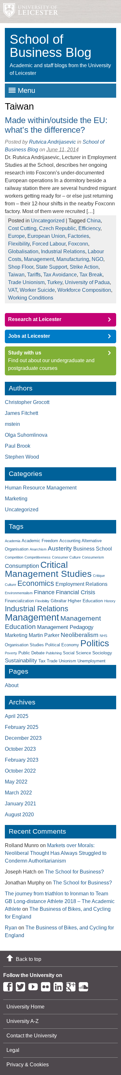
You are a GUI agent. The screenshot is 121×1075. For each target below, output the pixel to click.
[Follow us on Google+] (72, 985)
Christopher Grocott (27, 402)
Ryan (11, 927)
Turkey (54, 282)
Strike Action (84, 267)
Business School (92, 548)
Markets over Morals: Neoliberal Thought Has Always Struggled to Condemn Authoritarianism (55, 853)
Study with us (24, 352)
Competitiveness (38, 557)
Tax (41, 660)
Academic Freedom (40, 541)
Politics (94, 643)
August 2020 (19, 814)
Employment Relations (81, 584)
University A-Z (22, 1021)
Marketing (16, 498)
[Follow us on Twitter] (22, 985)
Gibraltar (58, 601)
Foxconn (78, 243)
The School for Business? (74, 871)
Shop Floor (20, 267)
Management (39, 259)
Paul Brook (17, 446)
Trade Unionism (26, 282)
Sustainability (21, 661)
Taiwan (16, 274)
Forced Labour (49, 243)
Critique (99, 576)
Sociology (102, 652)
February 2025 (21, 727)
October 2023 (20, 749)
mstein (12, 424)
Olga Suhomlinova (26, 435)
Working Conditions (30, 297)
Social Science (77, 653)
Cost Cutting (22, 228)
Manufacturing (72, 259)
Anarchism (38, 549)
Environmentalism (19, 593)
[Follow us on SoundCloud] (85, 985)
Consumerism (93, 557)
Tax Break (90, 274)
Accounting (69, 541)
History (110, 601)
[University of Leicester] (29, 11)
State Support (51, 267)
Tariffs (34, 274)
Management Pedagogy (65, 627)
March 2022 (18, 792)
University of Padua (87, 282)
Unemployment (91, 661)
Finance (44, 592)
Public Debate (31, 653)
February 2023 (21, 760)
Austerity (60, 548)
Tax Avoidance (60, 274)
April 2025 (16, 716)
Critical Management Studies (48, 569)
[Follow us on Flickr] (47, 985)
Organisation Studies (24, 645)
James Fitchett (21, 413)
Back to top (28, 959)
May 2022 (16, 781)
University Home (25, 1006)
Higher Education (85, 600)
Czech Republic (57, 228)
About (11, 685)
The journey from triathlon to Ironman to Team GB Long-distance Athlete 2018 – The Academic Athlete (60, 901)
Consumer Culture (66, 557)
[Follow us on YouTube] (34, 985)
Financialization (19, 601)
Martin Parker (44, 635)
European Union (46, 236)
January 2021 (20, 803)
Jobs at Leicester (29, 336)
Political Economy (62, 645)
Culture (10, 585)
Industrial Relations (63, 251)
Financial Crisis (75, 592)
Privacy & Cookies (27, 1064)
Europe (16, 236)
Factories (78, 236)
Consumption (22, 566)
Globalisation (23, 251)
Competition (14, 557)
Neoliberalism (79, 635)
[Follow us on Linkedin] (60, 985)
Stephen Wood (22, 457)
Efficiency (89, 228)
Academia (12, 541)
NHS (103, 636)
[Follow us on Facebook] (9, 985)
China (94, 220)
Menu (26, 90)
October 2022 (20, 771)
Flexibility (19, 243)
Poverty (11, 653)
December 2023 (23, 738)
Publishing (54, 653)
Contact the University (31, 1035)
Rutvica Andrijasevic (52, 142)
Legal (12, 1050)
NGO (97, 259)
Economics (35, 583)
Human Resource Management (40, 487)
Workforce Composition (84, 290)
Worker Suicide (37, 290)
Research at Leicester (34, 319)
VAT (12, 290)
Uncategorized (48, 220)
